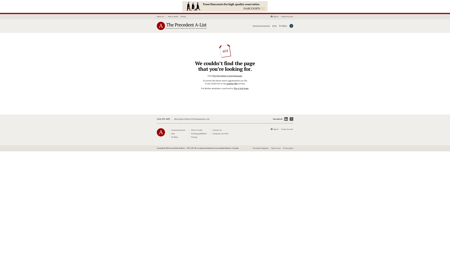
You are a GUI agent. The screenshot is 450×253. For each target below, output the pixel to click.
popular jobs (232, 83)
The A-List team (241, 88)
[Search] (291, 26)
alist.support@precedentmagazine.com (192, 119)
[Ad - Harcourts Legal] (225, 6)
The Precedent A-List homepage (227, 75)
